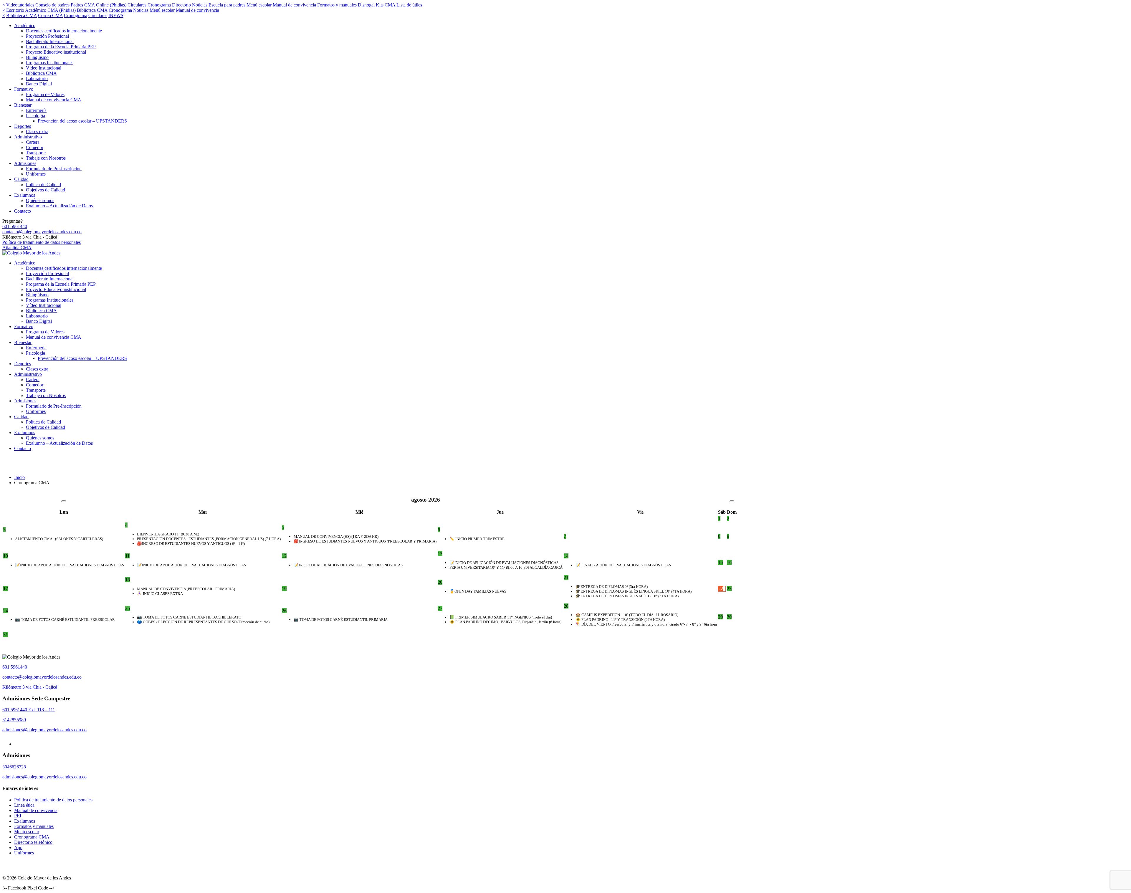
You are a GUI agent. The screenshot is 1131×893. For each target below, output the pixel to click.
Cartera (32, 142)
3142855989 (14, 719)
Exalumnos (24, 195)
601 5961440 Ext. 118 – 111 (28, 709)
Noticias (199, 4)
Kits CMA (385, 4)
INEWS (115, 15)
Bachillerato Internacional (50, 41)
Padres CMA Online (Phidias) (98, 4)
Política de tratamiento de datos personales (41, 242)
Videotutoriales (20, 4)
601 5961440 (14, 226)
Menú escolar (259, 4)
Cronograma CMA (31, 836)
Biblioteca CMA (92, 10)
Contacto (22, 211)
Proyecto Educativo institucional (56, 51)
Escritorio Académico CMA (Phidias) (41, 10)
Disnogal (366, 4)
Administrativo (28, 136)
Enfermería (36, 110)
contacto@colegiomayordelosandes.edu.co (42, 231)
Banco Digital (39, 83)
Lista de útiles (409, 4)
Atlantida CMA (17, 247)
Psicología (35, 115)
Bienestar (23, 105)
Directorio (181, 4)
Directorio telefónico (33, 842)
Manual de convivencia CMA (53, 99)
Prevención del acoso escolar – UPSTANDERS (82, 120)
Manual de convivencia (294, 4)
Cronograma (159, 4)
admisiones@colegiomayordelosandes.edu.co (44, 729)
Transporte (36, 152)
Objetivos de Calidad (45, 189)
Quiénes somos (40, 200)
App (18, 847)
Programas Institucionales (49, 62)
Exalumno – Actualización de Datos (59, 205)
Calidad (21, 179)
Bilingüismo (37, 57)
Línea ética (24, 805)
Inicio (19, 477)
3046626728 (14, 766)
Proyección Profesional (47, 36)
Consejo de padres (52, 4)
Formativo (23, 89)
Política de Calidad (43, 184)
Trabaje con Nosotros (46, 158)
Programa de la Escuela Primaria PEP (61, 46)
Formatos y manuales (337, 4)
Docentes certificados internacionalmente (64, 30)
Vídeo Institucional (43, 67)
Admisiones (25, 163)
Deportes (22, 126)
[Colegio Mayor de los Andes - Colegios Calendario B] (31, 252)
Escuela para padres (227, 4)
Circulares (137, 4)
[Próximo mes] (732, 501)
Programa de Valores (45, 94)
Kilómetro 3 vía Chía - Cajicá (29, 686)
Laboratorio (37, 78)
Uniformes (36, 173)
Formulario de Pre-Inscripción (54, 168)
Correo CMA (50, 15)
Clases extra (37, 131)
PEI (17, 815)
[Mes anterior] (63, 501)
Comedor (34, 147)
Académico (24, 25)
